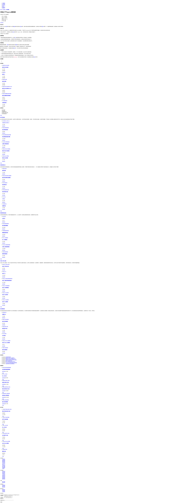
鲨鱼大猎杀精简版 (5, 401)
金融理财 (3, 467)
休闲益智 (3, 140)
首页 (1, 9)
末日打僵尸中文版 (5, 435)
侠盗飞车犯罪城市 (5, 321)
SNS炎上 (3, 198)
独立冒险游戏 (2, 308)
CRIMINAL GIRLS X (5, 122)
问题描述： (2, 497)
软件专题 (3, 481)
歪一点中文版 (4, 427)
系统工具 (3, 464)
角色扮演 (3, 161)
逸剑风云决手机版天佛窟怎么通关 (11, 359)
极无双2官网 (4, 81)
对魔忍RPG (4, 314)
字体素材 (3, 491)
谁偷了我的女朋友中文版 (6, 411)
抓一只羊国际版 (4, 239)
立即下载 (1, 22)
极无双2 (3, 74)
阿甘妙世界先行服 (5, 191)
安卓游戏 (3, 9)
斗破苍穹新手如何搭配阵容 (10, 363)
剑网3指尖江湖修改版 (5, 395)
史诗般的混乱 (4, 102)
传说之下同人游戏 (3, 260)
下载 (3, 379)
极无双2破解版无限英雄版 (6, 95)
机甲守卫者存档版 (5, 419)
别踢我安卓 (4, 205)
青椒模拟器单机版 (5, 232)
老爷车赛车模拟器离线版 (6, 369)
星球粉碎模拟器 (4, 253)
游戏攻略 (3, 485)
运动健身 (3, 465)
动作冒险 (7, 9)
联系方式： (2, 498)
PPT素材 (3, 490)
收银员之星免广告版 (5, 382)
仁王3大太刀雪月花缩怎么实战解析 (11, 362)
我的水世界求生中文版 (5, 388)
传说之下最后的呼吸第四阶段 (7, 280)
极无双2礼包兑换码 (5, 67)
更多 (1, 115)
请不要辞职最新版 (5, 225)
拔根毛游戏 (4, 170)
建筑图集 (3, 489)
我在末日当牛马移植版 (5, 150)
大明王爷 (3, 218)
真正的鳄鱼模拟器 (5, 129)
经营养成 (3, 202)
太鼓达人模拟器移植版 (5, 246)
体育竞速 (3, 250)
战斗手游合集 (2, 117)
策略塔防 (3, 473)
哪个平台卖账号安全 (9, 360)
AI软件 (3, 468)
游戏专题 (3, 482)
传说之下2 (3, 273)
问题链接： (2, 495)
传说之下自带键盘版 (5, 287)
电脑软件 (3, 7)
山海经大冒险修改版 (5, 143)
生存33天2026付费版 (5, 443)
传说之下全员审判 (5, 294)
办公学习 (3, 463)
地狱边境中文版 (4, 328)
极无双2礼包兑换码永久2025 (6, 88)
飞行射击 (3, 474)
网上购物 (3, 466)
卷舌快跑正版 (4, 184)
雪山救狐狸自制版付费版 (6, 136)
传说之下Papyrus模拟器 (6, 342)
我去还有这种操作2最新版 (6, 177)
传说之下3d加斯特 (5, 301)
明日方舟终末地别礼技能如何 (10, 361)
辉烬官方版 (4, 451)
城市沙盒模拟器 (4, 349)
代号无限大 (4, 335)
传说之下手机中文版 (5, 266)
